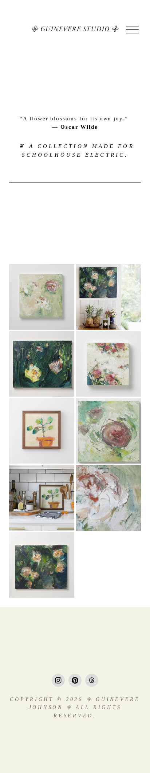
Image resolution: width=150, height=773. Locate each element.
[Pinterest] (75, 680)
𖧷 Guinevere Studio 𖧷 (75, 29)
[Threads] (91, 680)
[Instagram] (58, 680)
